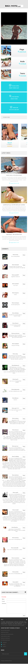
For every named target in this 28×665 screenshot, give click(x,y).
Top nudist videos (6, 117)
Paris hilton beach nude (5, 640)
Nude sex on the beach (5, 638)
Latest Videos (6, 153)
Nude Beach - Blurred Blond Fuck (14, 234)
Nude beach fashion (5, 632)
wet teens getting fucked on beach (16, 625)
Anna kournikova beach (5, 630)
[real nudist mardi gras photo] (10, 132)
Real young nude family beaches (7, 634)
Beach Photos (9, 660)
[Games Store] (14, 6)
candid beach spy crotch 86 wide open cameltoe (14, 204)
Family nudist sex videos (5, 636)
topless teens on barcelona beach (14, 175)
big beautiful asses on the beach (13, 623)
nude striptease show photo (12, 622)
